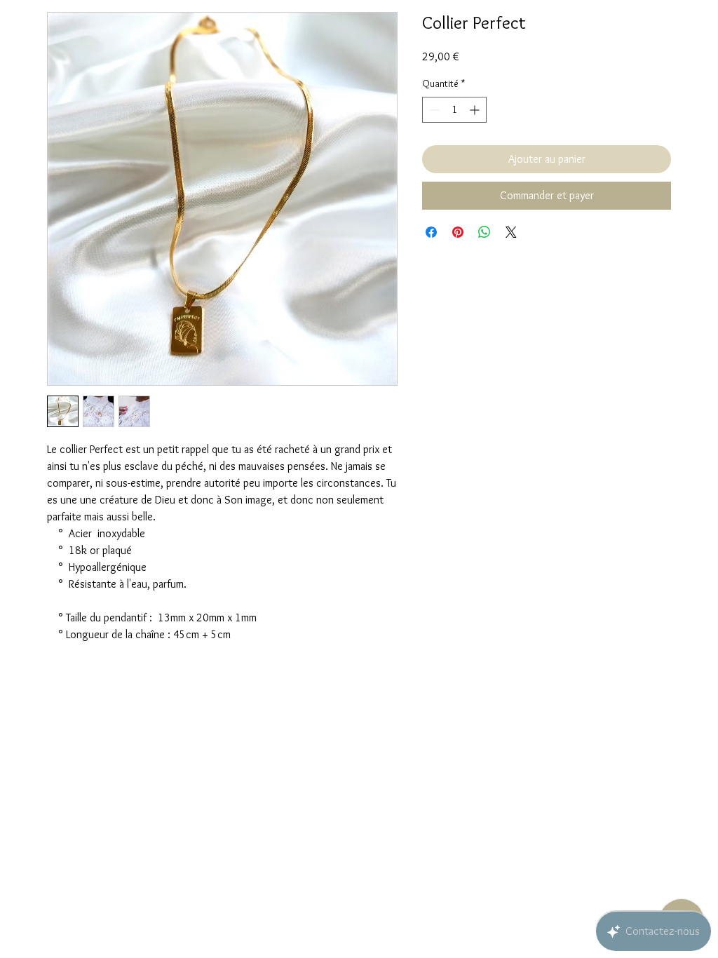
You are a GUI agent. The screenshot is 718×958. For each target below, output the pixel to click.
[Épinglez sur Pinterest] (457, 232)
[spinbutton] (454, 109)
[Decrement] (433, 109)
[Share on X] (511, 232)
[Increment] (476, 109)
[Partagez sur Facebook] (431, 232)
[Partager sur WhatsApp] (484, 232)
